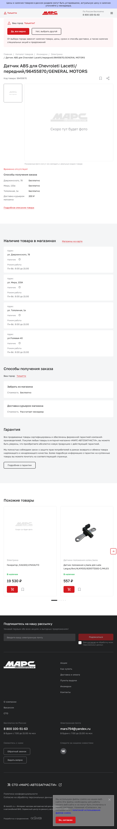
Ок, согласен (66, 820)
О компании (10, 701)
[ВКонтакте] (97, 82)
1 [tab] (54, 600)
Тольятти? (29, 23)
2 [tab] (58, 600)
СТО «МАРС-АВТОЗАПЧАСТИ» (34, 784)
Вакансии (9, 707)
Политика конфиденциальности (21, 793)
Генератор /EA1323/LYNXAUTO (23, 565)
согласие (91, 642)
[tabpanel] (30, 551)
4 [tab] (63, 600)
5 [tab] (65, 600)
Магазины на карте (72, 241)
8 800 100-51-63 (91, 14)
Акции (63, 663)
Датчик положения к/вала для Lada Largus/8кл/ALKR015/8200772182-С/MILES (86, 567)
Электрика (12, 560)
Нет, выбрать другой (46, 31)
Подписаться (96, 637)
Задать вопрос (15, 760)
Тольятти (21, 376)
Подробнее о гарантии (20, 465)
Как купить (66, 669)
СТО (6, 713)
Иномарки (65, 686)
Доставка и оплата (70, 674)
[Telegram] (92, 82)
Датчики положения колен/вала (81, 560)
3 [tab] (61, 600)
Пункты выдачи (68, 680)
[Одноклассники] (102, 82)
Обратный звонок (16, 751)
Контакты (65, 692)
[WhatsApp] (107, 82)
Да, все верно (18, 31)
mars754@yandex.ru (75, 728)
